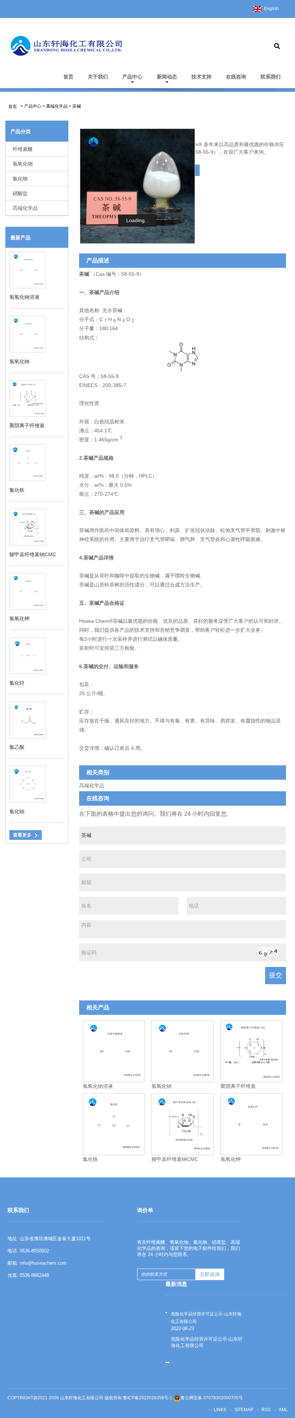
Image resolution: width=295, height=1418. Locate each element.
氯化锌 (16, 683)
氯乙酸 (16, 747)
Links (220, 1409)
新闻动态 (167, 77)
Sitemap (244, 1409)
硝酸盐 (20, 193)
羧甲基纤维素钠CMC (32, 554)
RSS (266, 1409)
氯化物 (20, 178)
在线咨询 (236, 77)
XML (283, 1409)
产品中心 (132, 77)
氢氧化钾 (19, 618)
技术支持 (201, 77)
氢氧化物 (23, 164)
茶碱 (76, 106)
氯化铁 (16, 490)
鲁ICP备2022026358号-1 (147, 1397)
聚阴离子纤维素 (27, 425)
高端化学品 (57, 106)
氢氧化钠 (19, 361)
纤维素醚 (23, 149)
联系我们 (270, 77)
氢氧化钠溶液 (24, 297)
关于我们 (98, 77)
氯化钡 (16, 811)
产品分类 (20, 131)
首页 (68, 77)
